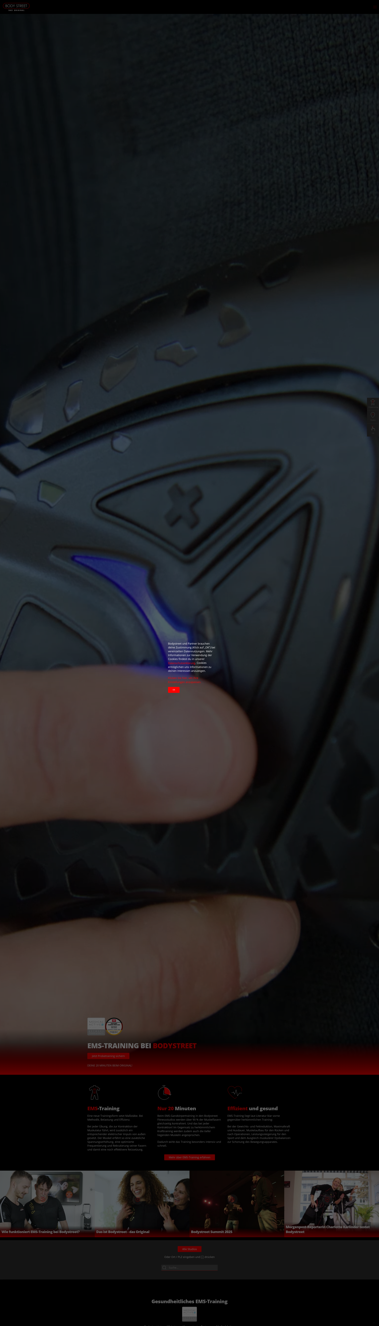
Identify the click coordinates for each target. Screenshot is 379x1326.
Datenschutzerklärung (181, 663)
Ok (174, 690)
